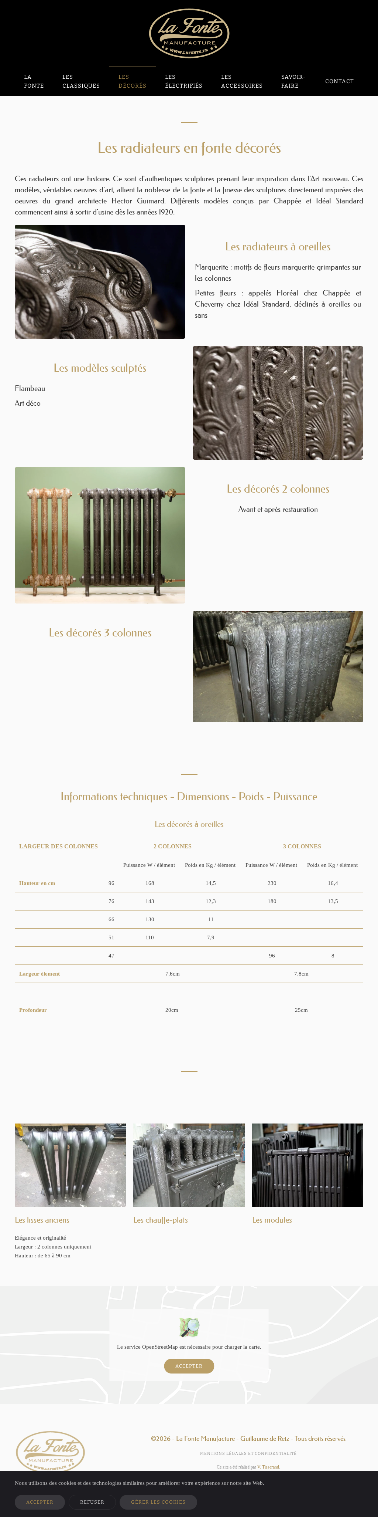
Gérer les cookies (158, 1502)
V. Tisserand (268, 1467)
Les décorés (132, 81)
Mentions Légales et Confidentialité (248, 1453)
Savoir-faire (293, 81)
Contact (339, 81)
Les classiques (81, 81)
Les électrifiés (184, 81)
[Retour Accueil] (189, 33)
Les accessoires (242, 81)
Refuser (92, 1502)
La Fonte (34, 81)
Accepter (189, 1366)
